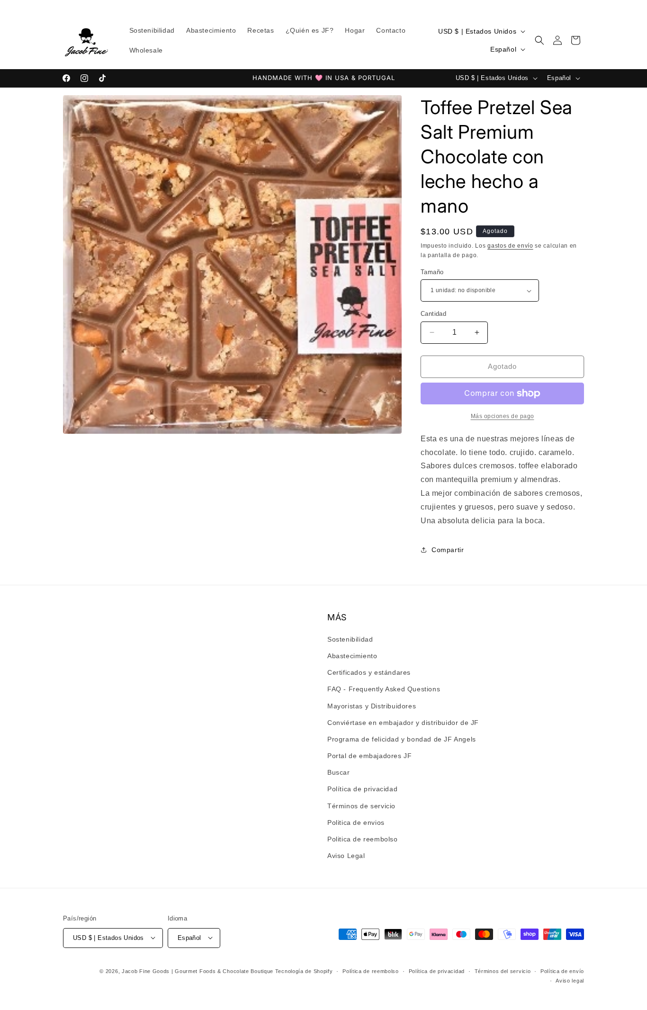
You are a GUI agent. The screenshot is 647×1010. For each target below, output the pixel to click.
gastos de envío (510, 245)
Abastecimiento (352, 655)
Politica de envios (356, 822)
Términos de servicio (361, 805)
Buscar (338, 772)
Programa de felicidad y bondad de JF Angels (401, 738)
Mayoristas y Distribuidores (371, 705)
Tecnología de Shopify (304, 971)
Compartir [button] (447, 550)
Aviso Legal (346, 855)
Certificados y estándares (369, 672)
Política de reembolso (370, 971)
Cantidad (433, 313)
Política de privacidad (362, 789)
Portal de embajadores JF (369, 755)
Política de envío (562, 971)
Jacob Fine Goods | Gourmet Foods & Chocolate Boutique (197, 971)
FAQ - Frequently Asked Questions (383, 689)
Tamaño (432, 272)
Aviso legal (570, 980)
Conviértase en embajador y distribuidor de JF (403, 722)
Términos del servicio (503, 971)
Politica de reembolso (362, 838)
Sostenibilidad (350, 639)
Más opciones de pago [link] (502, 416)
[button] (539, 40)
